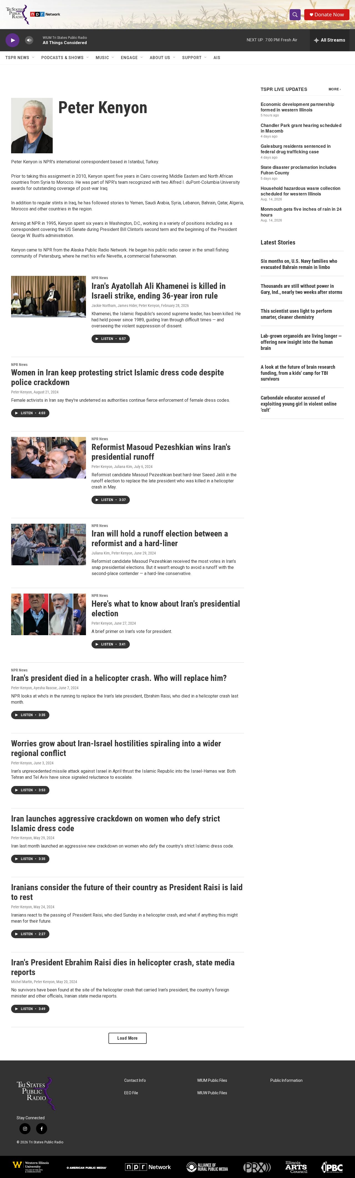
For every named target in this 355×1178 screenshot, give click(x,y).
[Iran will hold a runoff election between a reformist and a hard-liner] (48, 544)
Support (192, 57)
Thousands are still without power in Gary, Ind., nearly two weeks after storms (301, 289)
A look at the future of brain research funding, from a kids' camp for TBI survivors (298, 373)
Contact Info (135, 1080)
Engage (129, 57)
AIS (217, 57)
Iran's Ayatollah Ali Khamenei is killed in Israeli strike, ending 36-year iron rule (159, 291)
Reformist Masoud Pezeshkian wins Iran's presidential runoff (161, 452)
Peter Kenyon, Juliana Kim (112, 466)
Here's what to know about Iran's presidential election (166, 608)
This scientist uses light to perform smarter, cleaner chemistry (296, 314)
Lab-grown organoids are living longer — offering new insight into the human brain (301, 342)
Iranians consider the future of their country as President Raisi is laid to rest (127, 892)
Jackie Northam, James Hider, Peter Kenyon (125, 305)
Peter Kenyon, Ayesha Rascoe (34, 688)
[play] (12, 40)
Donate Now (329, 14)
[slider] (38, 40)
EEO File (131, 1093)
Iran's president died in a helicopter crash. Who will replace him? (119, 678)
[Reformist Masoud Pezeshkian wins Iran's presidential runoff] (48, 458)
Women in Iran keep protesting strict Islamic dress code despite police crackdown (117, 377)
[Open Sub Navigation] (33, 57)
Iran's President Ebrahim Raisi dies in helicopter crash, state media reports (123, 967)
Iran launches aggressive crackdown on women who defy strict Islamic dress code (115, 823)
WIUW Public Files (212, 1093)
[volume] (29, 40)
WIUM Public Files (212, 1080)
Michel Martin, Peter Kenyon (33, 981)
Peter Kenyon (21, 392)
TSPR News (17, 57)
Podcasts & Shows (62, 57)
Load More (127, 1038)
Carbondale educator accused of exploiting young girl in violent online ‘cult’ (299, 404)
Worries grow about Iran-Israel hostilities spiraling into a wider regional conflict (116, 748)
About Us (160, 57)
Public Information (286, 1080)
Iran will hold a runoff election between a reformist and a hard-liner (160, 538)
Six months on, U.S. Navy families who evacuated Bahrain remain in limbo (299, 264)
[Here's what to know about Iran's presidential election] (48, 614)
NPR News (100, 278)
